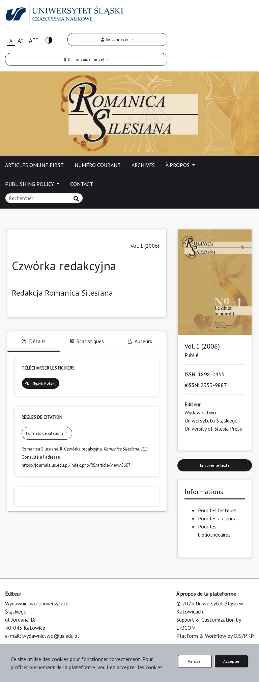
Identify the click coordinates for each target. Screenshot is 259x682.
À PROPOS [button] (178, 165)
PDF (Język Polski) (41, 383)
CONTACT (81, 184)
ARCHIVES (143, 165)
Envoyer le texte (215, 465)
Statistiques (90, 341)
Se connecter (118, 39)
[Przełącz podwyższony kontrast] (49, 39)
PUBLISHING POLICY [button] (30, 184)
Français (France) (87, 59)
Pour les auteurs (216, 518)
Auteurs (143, 341)
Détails (37, 341)
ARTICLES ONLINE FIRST (34, 165)
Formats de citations (45, 433)
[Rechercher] (76, 198)
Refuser (195, 661)
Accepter (231, 661)
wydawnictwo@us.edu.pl (50, 635)
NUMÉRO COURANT (98, 165)
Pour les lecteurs (217, 510)
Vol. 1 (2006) (145, 245)
